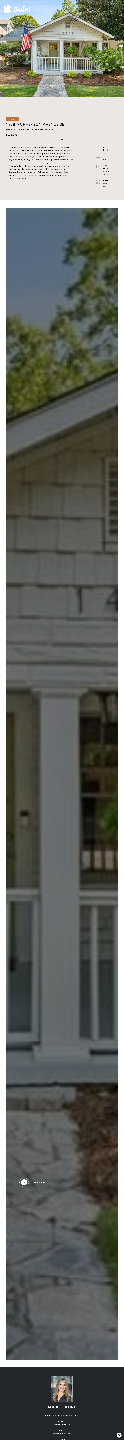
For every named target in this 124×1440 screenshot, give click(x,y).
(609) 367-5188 (62, 1424)
